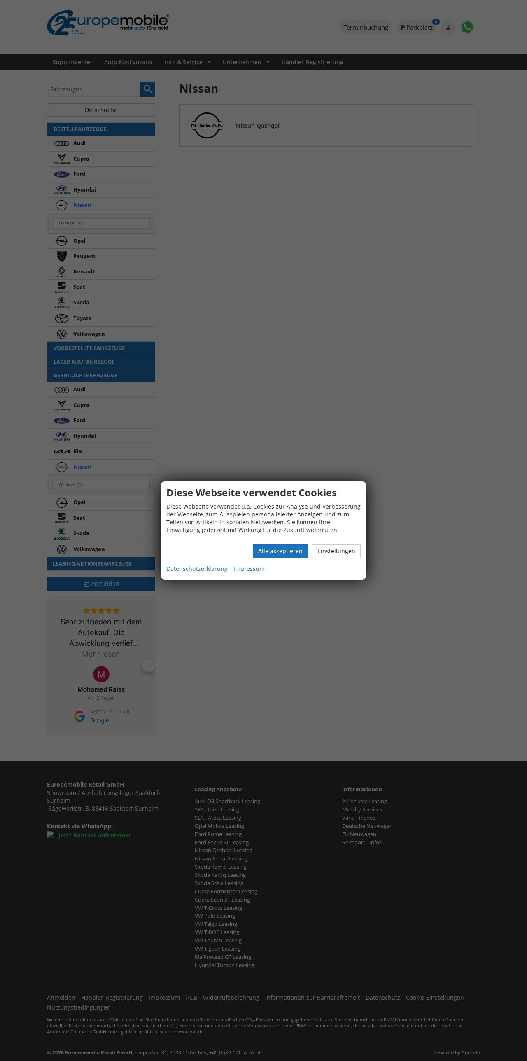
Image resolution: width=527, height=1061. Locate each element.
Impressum (249, 569)
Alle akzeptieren (280, 551)
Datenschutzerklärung (197, 569)
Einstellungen (336, 551)
